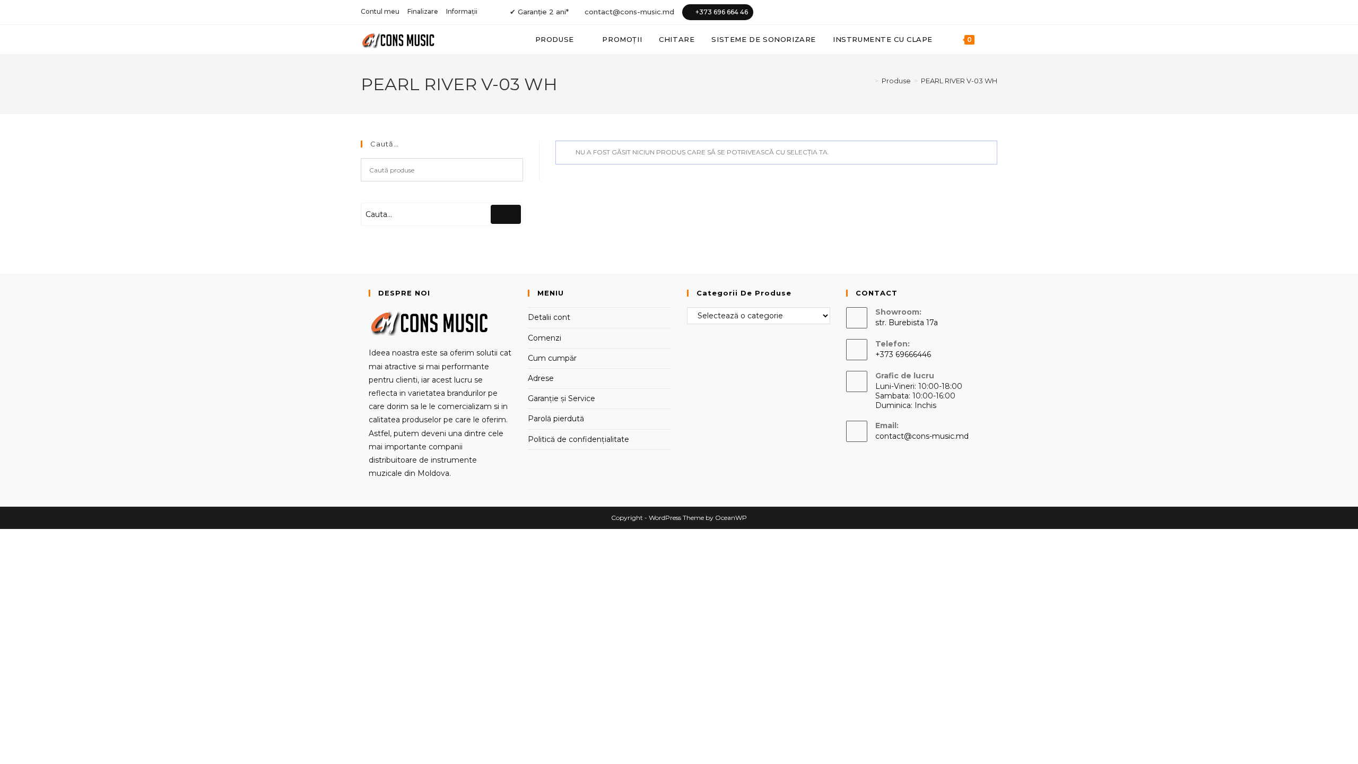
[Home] (869, 80)
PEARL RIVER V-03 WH (959, 80)
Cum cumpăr (552, 358)
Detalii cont (549, 317)
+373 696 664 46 (721, 12)
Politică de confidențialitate (578, 439)
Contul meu (380, 11)
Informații (461, 11)
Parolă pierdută (556, 418)
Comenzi (544, 338)
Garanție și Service (561, 398)
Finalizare (422, 11)
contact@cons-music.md (629, 11)
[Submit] (506, 214)
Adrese (541, 378)
